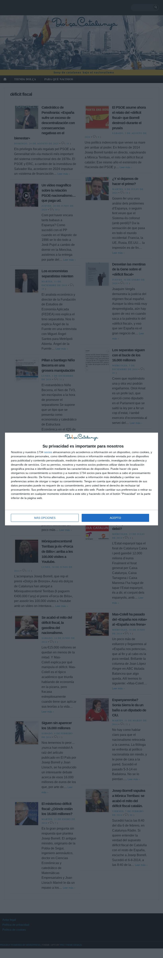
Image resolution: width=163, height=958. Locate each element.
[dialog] (81, 479)
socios (48, 452)
